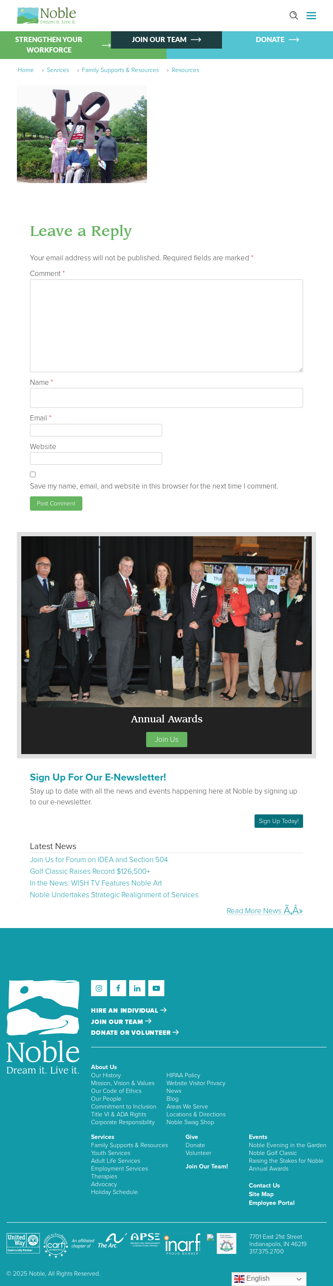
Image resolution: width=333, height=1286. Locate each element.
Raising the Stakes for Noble (286, 1161)
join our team (118, 1022)
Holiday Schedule (114, 1192)
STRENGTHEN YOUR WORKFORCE (48, 45)
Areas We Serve (187, 1106)
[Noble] (46, 15)
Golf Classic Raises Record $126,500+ (90, 871)
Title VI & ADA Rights (118, 1114)
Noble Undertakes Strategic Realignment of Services (114, 894)
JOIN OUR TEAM (159, 39)
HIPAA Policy (183, 1075)
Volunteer (198, 1153)
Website (43, 446)
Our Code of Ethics (116, 1091)
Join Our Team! (207, 1166)
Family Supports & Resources (120, 70)
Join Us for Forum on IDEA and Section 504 (99, 859)
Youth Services (110, 1153)
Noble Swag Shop (190, 1122)
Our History (106, 1075)
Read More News (254, 910)
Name (41, 382)
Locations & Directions (195, 1114)
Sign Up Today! (279, 821)
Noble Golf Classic (273, 1153)
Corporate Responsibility (123, 1122)
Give (192, 1137)
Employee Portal (272, 1203)
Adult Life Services (115, 1161)
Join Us (167, 739)
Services (58, 70)
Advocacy (104, 1184)
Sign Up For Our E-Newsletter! (98, 777)
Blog (172, 1098)
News (173, 1091)
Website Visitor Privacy (195, 1083)
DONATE (270, 39)
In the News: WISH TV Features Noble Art (96, 883)
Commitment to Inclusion (124, 1106)
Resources (185, 70)
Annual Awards (268, 1168)
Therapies (104, 1176)
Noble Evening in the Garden (287, 1145)
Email (41, 418)
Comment (47, 273)
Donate (195, 1145)
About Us (104, 1067)
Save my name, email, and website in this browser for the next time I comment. (154, 486)
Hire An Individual (125, 1010)
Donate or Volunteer (132, 1033)
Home (26, 70)
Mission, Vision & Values (122, 1083)
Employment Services (119, 1168)
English (257, 1278)
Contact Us (264, 1185)
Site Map (261, 1194)
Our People (106, 1098)
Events (258, 1137)
